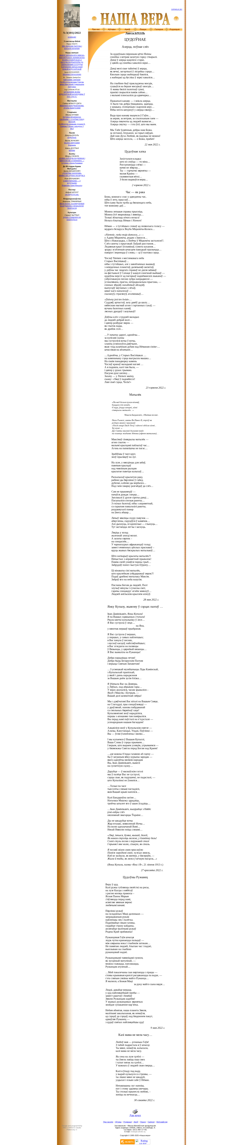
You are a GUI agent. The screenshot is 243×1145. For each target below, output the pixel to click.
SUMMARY (72, 37)
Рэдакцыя (175, 29)
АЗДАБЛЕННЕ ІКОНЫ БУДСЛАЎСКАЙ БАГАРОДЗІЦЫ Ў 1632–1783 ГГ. (72, 94)
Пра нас (96, 29)
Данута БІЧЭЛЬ (135, 33)
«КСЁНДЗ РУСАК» (72, 194)
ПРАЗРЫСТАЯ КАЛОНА (72, 74)
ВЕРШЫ (72, 150)
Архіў (127, 29)
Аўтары (112, 29)
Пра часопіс (108, 1122)
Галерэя (159, 29)
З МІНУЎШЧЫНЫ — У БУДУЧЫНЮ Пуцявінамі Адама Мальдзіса (72, 183)
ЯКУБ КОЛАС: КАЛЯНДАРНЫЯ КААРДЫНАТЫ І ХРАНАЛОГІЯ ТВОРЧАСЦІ (72, 206)
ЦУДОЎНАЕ (71, 137)
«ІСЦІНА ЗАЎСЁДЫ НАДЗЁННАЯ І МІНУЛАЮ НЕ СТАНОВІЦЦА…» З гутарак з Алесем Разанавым (72, 160)
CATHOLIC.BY (176, 9)
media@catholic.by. (138, 1132)
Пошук (143, 29)
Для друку (135, 1115)
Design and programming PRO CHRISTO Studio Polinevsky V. (72, 1128)
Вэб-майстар (162, 1122)
